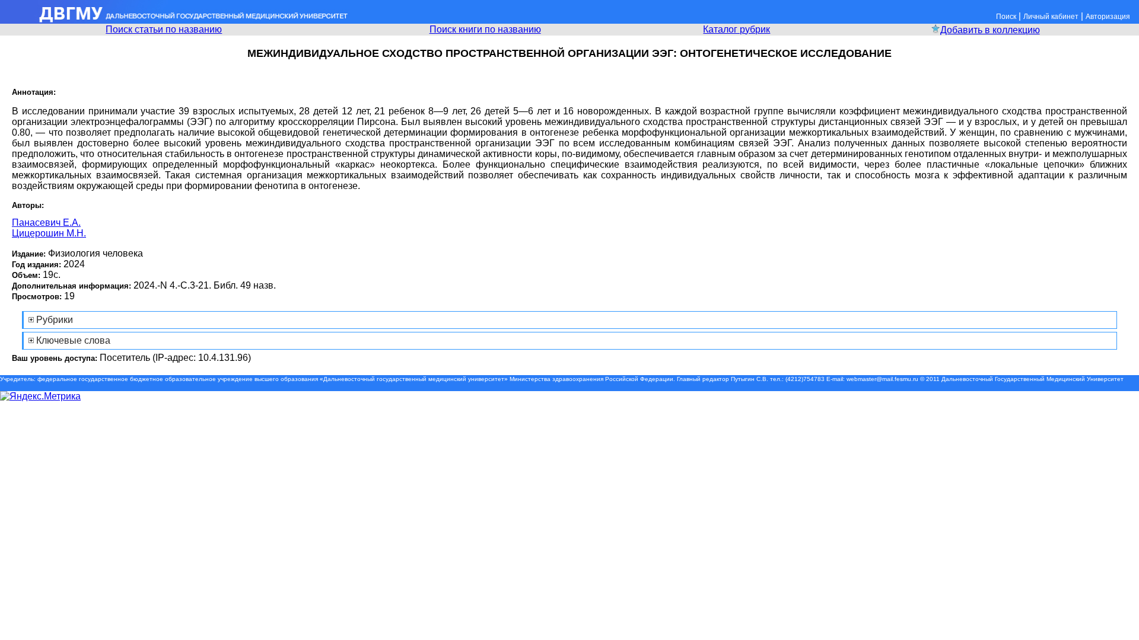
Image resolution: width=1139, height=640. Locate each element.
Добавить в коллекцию (990, 30)
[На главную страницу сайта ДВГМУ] (175, 20)
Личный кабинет (1050, 16)
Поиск (1006, 16)
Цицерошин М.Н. (49, 233)
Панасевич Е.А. (46, 222)
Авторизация (1108, 16)
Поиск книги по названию (485, 29)
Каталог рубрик (736, 29)
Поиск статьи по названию (164, 29)
